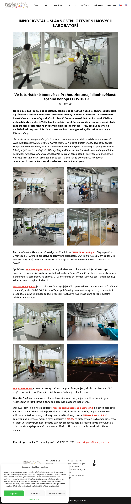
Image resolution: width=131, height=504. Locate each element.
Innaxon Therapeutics (24, 286)
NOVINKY (72, 5)
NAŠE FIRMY (98, 5)
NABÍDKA (58, 5)
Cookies (32, 499)
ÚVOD (36, 5)
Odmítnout (35, 493)
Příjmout (14, 493)
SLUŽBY (83, 5)
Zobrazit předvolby (56, 493)
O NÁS (45, 5)
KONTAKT (111, 5)
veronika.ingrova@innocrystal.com (92, 442)
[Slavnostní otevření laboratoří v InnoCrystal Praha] (38, 185)
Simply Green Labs (22, 388)
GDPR (38, 499)
